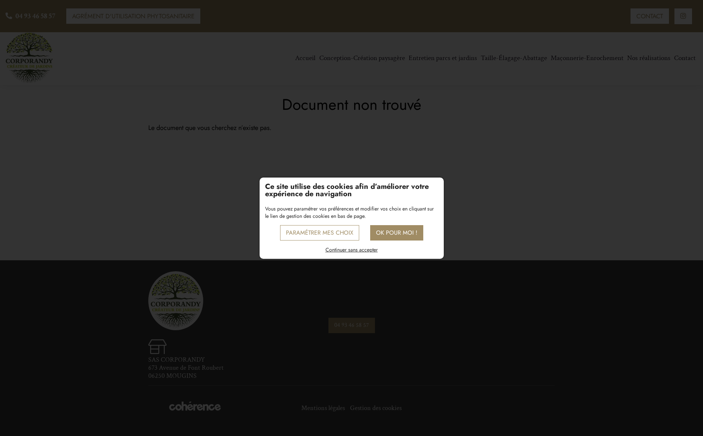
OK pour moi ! (396, 232)
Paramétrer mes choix (319, 232)
